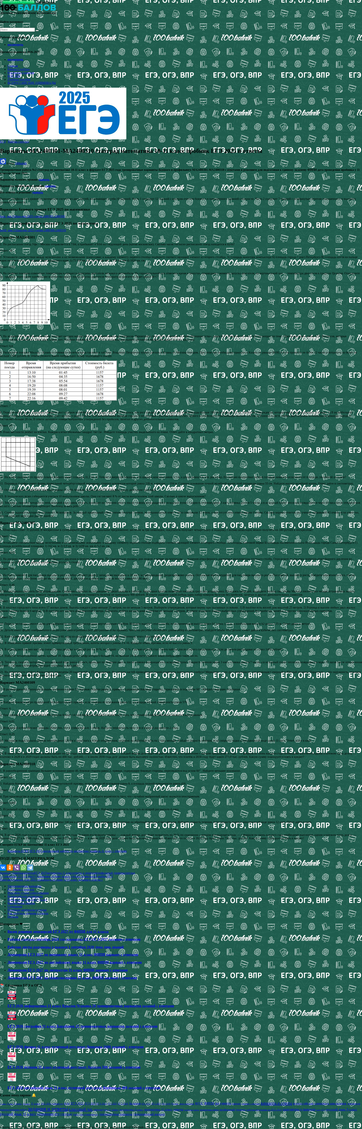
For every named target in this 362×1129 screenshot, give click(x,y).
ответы (178, 1109)
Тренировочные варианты (24, 886)
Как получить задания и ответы (28, 913)
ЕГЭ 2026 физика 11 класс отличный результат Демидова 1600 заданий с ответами (76, 1047)
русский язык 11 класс (18, 1114)
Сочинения (15, 906)
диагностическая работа (13, 1109)
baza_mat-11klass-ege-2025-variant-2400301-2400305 (32, 216)
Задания (135, 1103)
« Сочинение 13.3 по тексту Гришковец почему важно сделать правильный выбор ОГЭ (56, 876)
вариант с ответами (251, 1103)
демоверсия (353, 1103)
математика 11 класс (60, 873)
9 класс (18, 1103)
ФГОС (199, 1103)
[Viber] (17, 868)
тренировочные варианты (116, 1114)
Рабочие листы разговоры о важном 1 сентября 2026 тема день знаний (66, 947)
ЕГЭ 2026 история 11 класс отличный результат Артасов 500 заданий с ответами (74, 1067)
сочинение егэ (48, 1114)
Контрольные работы (21, 903)
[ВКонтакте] (3, 868)
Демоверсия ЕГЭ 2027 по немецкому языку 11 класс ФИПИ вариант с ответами (73, 955)
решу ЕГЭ (320, 1110)
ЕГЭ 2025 (40, 873)
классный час (81, 1109)
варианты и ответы (276, 1103)
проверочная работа (209, 1109)
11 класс (35, 1103)
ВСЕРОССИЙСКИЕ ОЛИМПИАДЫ (32, 82)
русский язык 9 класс (341, 1109)
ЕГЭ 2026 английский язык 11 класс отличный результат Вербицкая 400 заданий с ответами (84, 1088)
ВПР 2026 (14, 76)
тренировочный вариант (149, 1114)
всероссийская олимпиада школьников (319, 1103)
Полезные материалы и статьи (27, 909)
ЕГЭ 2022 (77, 1103)
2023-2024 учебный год (52, 1103)
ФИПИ (209, 1103)
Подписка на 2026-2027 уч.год (27, 899)
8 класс (10, 1104)
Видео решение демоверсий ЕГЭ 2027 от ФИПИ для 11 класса (58, 932)
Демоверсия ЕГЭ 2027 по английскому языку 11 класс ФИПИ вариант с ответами (75, 962)
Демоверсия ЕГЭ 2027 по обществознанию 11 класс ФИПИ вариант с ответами (72, 978)
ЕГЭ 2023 (90, 1103)
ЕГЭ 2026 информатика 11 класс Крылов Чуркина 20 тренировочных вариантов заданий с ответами (91, 1006)
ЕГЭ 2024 (101, 1103)
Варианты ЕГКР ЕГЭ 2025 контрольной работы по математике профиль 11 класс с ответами (67, 851)
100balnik (21, 163)
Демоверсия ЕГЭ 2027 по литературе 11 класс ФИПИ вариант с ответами (68, 970)
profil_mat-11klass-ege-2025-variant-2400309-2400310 (33, 230)
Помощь (13, 916)
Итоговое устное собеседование (28, 892)
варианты (28, 873)
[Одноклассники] (10, 868)
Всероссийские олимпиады (25, 896)
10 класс (26, 1104)
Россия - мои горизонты (182, 1103)
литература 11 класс (106, 1109)
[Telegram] (30, 868)
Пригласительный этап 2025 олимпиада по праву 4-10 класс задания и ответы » (51, 879)
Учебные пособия (19, 79)
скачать (44, 179)
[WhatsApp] (23, 868)
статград (129, 873)
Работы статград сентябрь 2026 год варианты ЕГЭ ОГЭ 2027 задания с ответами (74, 939)
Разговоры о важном (21, 72)
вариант (236, 1103)
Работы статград (18, 141)
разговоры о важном (299, 1109)
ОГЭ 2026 (166, 1104)
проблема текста (191, 1110)
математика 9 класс (131, 1109)
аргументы (223, 1103)
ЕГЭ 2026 (123, 1103)
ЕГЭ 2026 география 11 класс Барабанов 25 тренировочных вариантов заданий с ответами (82, 1026)
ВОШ (67, 1103)
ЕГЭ (3, 141)
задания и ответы (48, 1109)
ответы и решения (84, 873)
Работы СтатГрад (19, 69)
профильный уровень (110, 873)
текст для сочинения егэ (85, 1114)
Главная (13, 65)
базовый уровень (11, 873)
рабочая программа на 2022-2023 (264, 1109)
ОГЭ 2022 (145, 1104)
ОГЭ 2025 (156, 1103)
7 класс (3, 1104)
